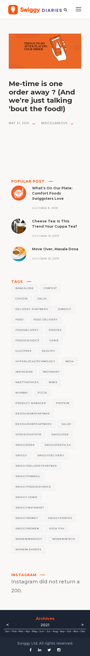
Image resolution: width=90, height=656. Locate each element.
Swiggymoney (27, 518)
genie (54, 340)
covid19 (22, 298)
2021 (45, 624)
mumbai (22, 392)
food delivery (46, 319)
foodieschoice (28, 340)
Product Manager (31, 403)
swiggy (21, 455)
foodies (55, 330)
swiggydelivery (50, 455)
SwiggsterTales (57, 445)
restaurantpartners (34, 424)
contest (50, 288)
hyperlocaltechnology (35, 361)
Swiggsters (25, 445)
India (69, 361)
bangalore (25, 288)
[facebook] (31, 650)
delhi (42, 298)
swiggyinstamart (30, 507)
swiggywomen (27, 528)
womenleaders (28, 549)
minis (53, 382)
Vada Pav (56, 528)
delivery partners (32, 309)
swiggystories (60, 518)
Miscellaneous (54, 123)
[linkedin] (39, 650)
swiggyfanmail (28, 476)
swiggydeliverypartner (36, 465)
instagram (24, 371)
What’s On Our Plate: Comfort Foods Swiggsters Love (52, 193)
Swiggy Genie (27, 497)
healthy (48, 351)
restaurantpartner (33, 413)
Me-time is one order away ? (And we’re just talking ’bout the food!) (42, 96)
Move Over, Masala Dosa (55, 249)
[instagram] (58, 650)
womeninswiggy (29, 539)
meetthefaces (27, 382)
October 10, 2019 (45, 236)
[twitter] (49, 650)
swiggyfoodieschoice (33, 486)
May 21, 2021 (19, 123)
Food (20, 319)
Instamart (51, 371)
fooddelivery (27, 330)
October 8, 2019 (45, 208)
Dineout (64, 309)
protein (62, 403)
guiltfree (24, 351)
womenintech (63, 539)
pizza (42, 392)
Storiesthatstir (29, 434)
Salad (66, 424)
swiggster (60, 434)
